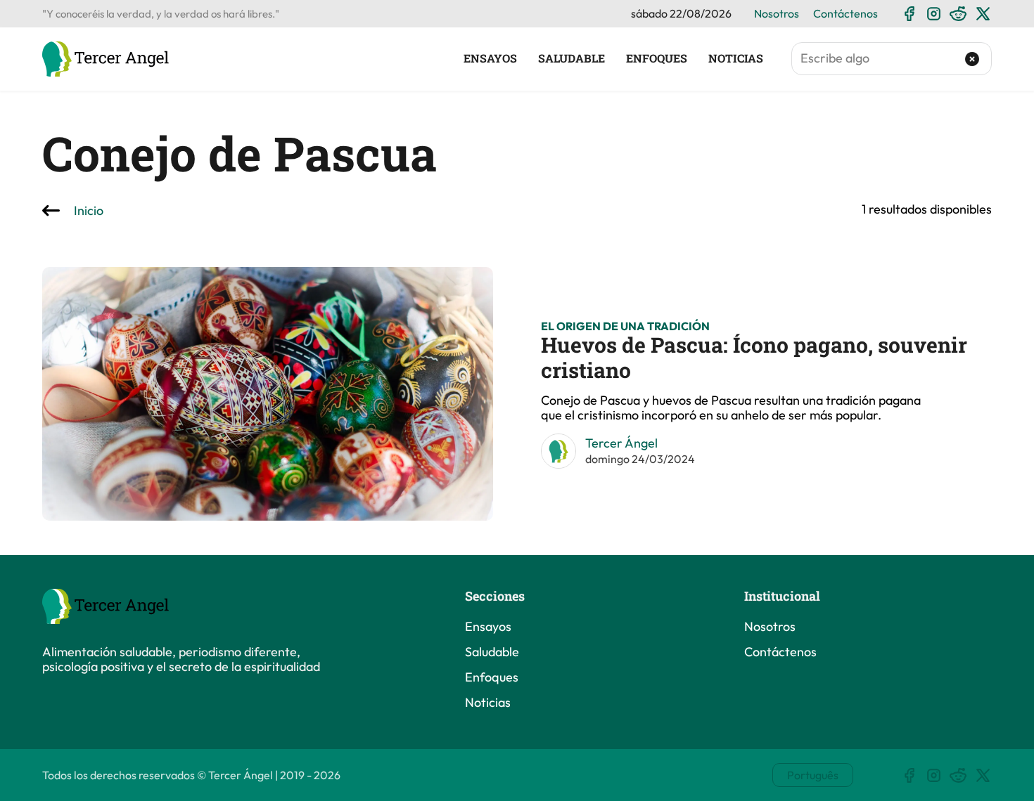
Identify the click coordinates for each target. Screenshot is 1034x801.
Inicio (88, 211)
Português (812, 775)
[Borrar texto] (972, 59)
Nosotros (776, 13)
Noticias (735, 58)
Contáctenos (845, 13)
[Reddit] (958, 13)
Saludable (571, 58)
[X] (983, 13)
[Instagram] (934, 13)
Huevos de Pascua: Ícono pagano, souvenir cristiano (754, 357)
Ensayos (490, 58)
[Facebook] (909, 13)
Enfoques (656, 58)
